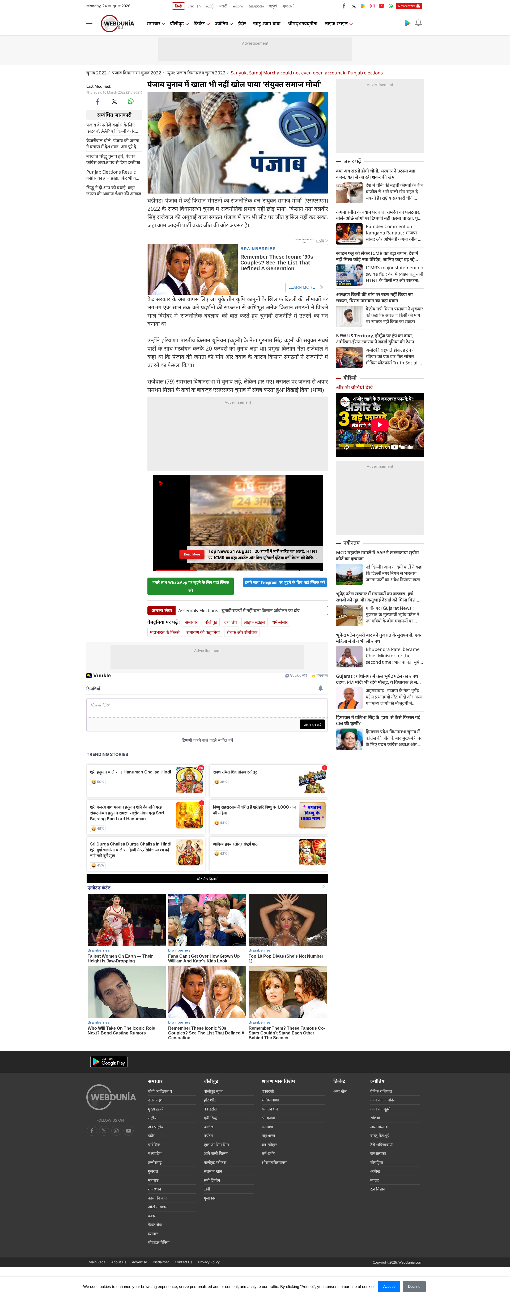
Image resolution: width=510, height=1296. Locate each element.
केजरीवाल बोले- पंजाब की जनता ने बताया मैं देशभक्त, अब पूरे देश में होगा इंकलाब (112, 143)
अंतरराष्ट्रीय (155, 1126)
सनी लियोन (212, 1180)
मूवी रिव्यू (210, 1117)
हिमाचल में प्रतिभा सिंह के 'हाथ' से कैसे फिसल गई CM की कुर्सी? (378, 720)
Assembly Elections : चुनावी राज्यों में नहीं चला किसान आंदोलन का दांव (239, 610)
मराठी (223, 6)
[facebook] (344, 6)
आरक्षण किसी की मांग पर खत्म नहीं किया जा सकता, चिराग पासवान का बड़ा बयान (374, 297)
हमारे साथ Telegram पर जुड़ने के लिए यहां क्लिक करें (285, 582)
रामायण (267, 1126)
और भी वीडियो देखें (354, 387)
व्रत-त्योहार (269, 1144)
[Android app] (109, 1061)
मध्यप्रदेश (155, 1153)
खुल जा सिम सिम (216, 1144)
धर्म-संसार (280, 622)
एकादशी (268, 1091)
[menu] (91, 23)
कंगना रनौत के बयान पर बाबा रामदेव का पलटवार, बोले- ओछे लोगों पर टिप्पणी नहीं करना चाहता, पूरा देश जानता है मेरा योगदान (378, 215)
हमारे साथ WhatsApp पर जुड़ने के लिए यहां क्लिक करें (190, 586)
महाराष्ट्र (153, 1180)
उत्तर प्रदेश (155, 1100)
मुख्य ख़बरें (155, 1109)
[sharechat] (363, 6)
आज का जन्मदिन (382, 1100)
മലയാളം (256, 6)
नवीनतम (351, 542)
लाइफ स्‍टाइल (336, 23)
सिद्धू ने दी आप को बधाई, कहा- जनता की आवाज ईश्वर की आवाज (113, 190)
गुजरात (153, 1171)
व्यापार (153, 1233)
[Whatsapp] (391, 6)
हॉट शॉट (210, 1100)
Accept (389, 1286)
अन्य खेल (340, 1091)
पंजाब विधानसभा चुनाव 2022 (136, 73)
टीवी (207, 1189)
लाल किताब (379, 1126)
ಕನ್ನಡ (273, 6)
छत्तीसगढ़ (155, 1162)
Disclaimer (161, 1262)
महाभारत (268, 1135)
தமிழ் (210, 6)
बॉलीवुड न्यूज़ (213, 1091)
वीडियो (349, 377)
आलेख (209, 1126)
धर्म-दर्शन (268, 1153)
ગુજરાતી (288, 6)
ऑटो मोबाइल (158, 1206)
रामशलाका (378, 1153)
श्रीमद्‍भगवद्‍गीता (302, 23)
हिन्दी (178, 6)
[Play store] (407, 23)
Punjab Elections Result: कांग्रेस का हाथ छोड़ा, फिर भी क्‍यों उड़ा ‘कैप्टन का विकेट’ (112, 175)
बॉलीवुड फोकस (215, 1162)
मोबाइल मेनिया (158, 1242)
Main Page (97, 1262)
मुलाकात (210, 1198)
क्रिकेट (199, 23)
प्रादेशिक (154, 1144)
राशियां (375, 1117)
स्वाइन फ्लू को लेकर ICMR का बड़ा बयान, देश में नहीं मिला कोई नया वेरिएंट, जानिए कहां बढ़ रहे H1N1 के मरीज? (377, 256)
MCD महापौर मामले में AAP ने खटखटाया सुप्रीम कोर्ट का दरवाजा (377, 555)
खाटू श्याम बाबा (266, 23)
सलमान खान (213, 1171)
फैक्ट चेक (155, 1224)
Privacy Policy (209, 1262)
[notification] (418, 23)
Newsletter (406, 5)
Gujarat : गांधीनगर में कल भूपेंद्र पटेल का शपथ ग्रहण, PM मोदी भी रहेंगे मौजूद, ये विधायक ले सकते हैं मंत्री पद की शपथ (379, 679)
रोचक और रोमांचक (242, 632)
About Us (118, 1262)
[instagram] (372, 6)
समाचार (153, 23)
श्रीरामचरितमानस (274, 1162)
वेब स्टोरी (210, 1109)
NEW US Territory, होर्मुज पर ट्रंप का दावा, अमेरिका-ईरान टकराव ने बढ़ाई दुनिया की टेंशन (375, 339)
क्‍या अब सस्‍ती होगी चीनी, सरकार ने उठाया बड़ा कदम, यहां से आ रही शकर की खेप (375, 174)
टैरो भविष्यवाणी (381, 1144)
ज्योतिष (221, 23)
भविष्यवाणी (270, 1100)
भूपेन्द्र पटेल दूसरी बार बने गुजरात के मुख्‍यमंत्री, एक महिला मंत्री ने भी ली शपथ (378, 638)
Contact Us (183, 1262)
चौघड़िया (376, 1162)
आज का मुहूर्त (380, 1109)
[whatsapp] (130, 101)
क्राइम (152, 1215)
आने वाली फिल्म (216, 1153)
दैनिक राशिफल (381, 1091)
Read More (192, 554)
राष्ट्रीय (152, 1117)
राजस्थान (154, 1189)
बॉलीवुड (177, 23)
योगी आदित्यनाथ (160, 1091)
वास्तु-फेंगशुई (379, 1135)
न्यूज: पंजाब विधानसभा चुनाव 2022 (196, 73)
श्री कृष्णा (268, 1117)
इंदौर (242, 23)
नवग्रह (374, 1180)
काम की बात (157, 1198)
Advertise (139, 1262)
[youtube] (381, 6)
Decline (414, 1286)
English (194, 6)
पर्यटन (208, 1135)
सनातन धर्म (270, 1109)
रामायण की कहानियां (203, 632)
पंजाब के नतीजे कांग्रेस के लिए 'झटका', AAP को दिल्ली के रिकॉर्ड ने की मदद (114, 127)
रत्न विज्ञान (377, 1189)
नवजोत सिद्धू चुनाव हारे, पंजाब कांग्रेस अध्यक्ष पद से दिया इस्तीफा (113, 159)
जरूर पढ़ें (352, 161)
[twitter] (354, 6)
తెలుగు (238, 6)
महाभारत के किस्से (165, 632)
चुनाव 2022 (96, 73)
